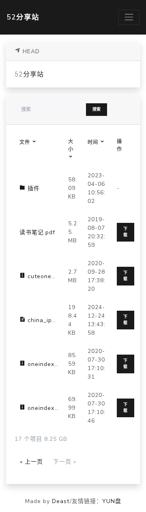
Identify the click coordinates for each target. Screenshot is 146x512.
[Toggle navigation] (129, 17)
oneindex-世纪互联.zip (59, 364)
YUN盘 (111, 501)
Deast (61, 501)
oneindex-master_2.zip (60, 408)
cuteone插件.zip (50, 276)
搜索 (96, 109)
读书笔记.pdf (37, 232)
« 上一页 (31, 462)
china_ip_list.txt (50, 320)
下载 (125, 232)
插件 (33, 188)
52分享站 (22, 17)
